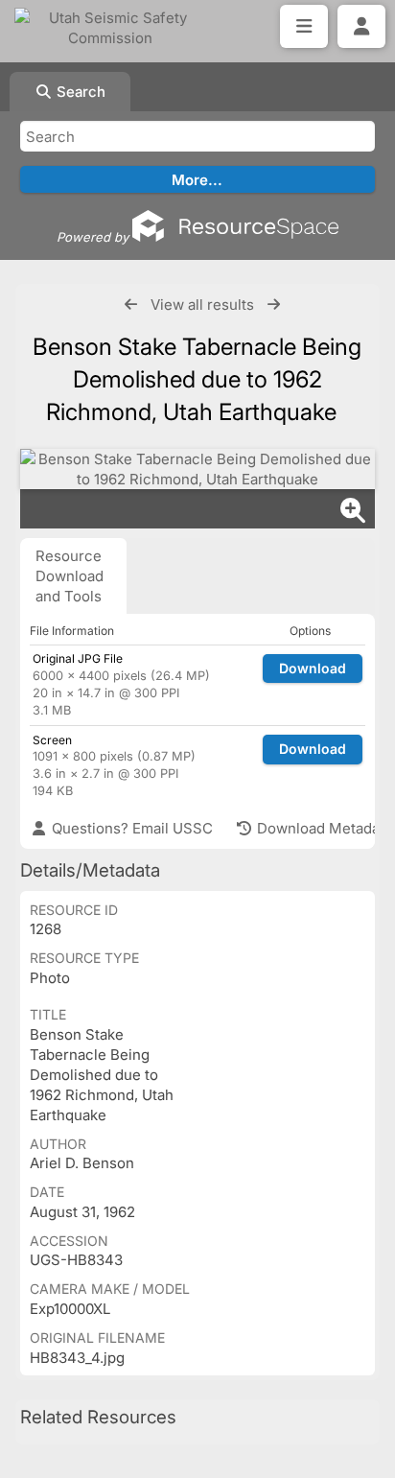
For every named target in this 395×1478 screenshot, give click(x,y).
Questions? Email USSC (130, 828)
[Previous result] (131, 304)
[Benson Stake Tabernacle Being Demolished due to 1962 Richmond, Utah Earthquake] (197, 469)
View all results (202, 304)
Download (312, 668)
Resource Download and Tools (69, 576)
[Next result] (274, 304)
